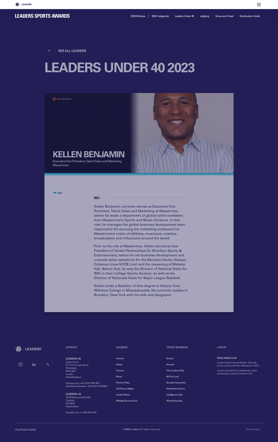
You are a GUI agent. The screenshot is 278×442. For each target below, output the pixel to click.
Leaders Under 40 (184, 16)
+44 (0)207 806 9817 (90, 383)
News (119, 376)
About (119, 364)
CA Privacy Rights (125, 388)
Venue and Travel (224, 16)
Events (169, 358)
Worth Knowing (174, 400)
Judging (204, 16)
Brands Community (176, 382)
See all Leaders (72, 50)
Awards (170, 364)
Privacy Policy (123, 382)
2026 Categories (160, 16)
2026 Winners (138, 16)
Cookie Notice (123, 394)
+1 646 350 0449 (88, 412)
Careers (120, 370)
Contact (120, 358)
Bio (60, 193)
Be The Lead (172, 376)
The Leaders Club (175, 370)
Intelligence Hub (174, 394)
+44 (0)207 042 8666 (97, 386)
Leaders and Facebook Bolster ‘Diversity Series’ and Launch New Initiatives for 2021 (238, 364)
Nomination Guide (250, 16)
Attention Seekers (175, 388)
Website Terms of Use (126, 400)
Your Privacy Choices (25, 429)
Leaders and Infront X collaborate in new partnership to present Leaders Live (237, 372)
